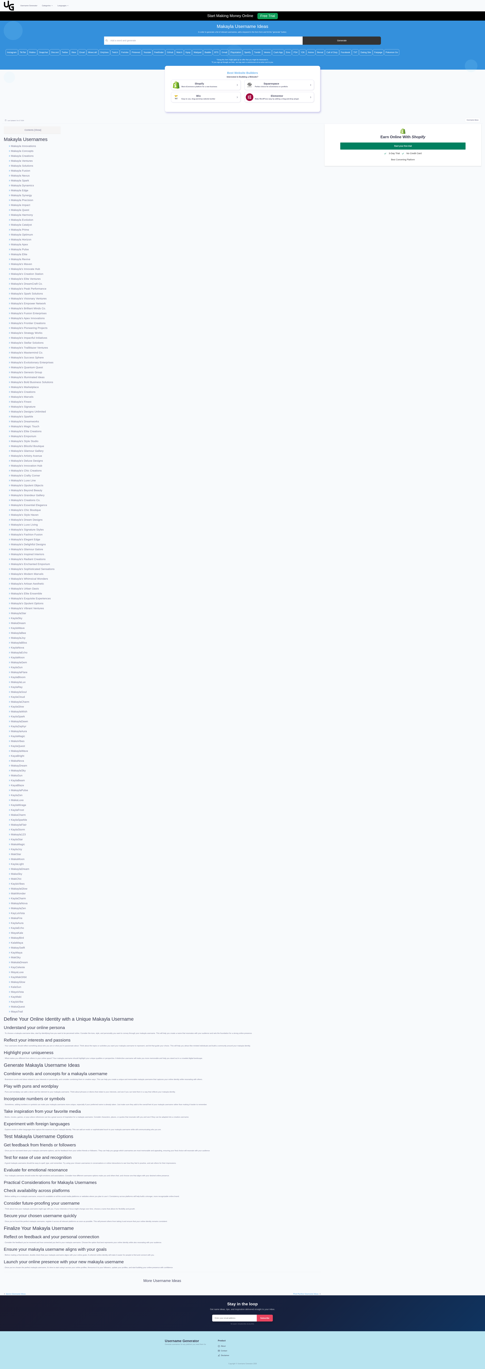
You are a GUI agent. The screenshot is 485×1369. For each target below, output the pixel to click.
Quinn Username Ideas (16, 1294)
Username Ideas (473, 120)
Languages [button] (62, 6)
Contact (224, 1351)
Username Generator (28, 6)
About (223, 1346)
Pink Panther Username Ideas (306, 1294)
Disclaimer (225, 1355)
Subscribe (264, 1318)
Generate (342, 40)
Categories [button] (46, 6)
